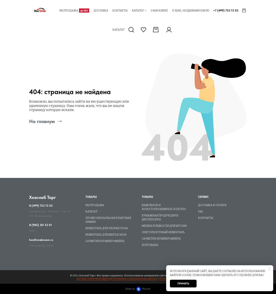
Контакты (205, 218)
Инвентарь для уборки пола (106, 228)
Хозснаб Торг (42, 197)
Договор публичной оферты (93, 278)
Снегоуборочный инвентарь (163, 232)
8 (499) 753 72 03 (41, 205)
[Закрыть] (269, 269)
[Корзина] (244, 10)
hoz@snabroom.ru (41, 239)
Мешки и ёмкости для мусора (164, 225)
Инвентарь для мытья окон (106, 234)
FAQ (200, 211)
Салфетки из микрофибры (104, 241)
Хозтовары (150, 245)
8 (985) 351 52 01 (40, 225)
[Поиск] (131, 30)
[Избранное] (143, 30)
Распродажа (94, 205)
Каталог (91, 211)
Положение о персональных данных (134, 278)
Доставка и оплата (212, 205)
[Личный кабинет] (169, 30)
